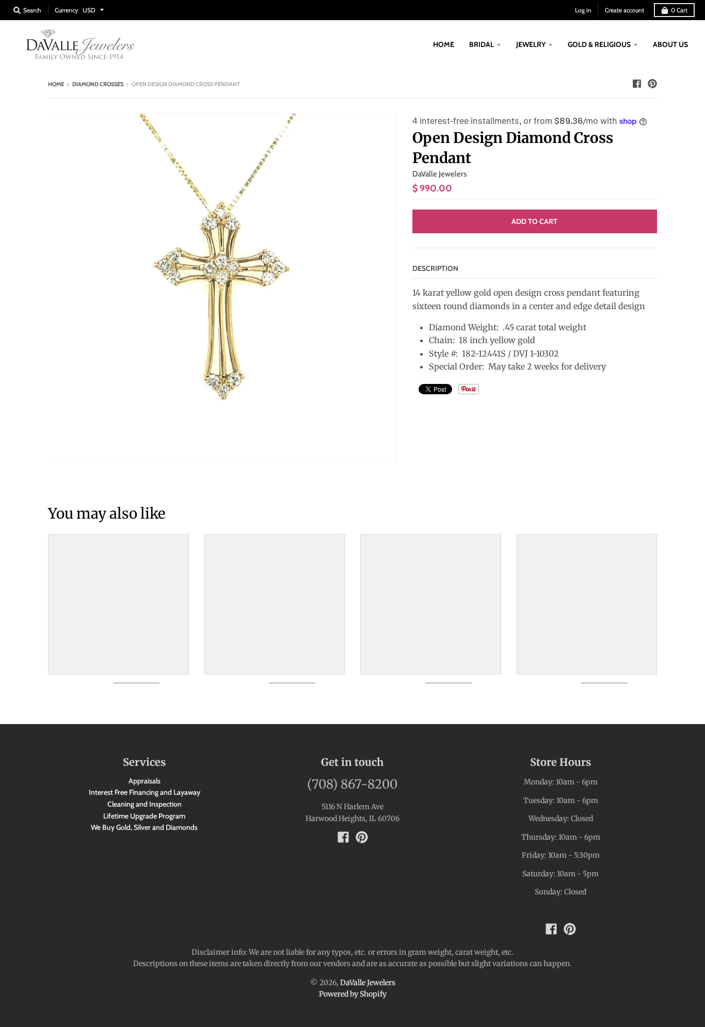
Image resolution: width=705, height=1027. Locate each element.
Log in (583, 10)
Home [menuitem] (443, 44)
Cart (679, 10)
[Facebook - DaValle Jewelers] (637, 83)
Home (56, 84)
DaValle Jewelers (439, 174)
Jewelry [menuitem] (531, 44)
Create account (624, 10)
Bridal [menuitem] (481, 44)
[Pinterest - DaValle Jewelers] (652, 83)
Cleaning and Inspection (144, 804)
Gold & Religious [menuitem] (599, 44)
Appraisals (145, 780)
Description (435, 268)
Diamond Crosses (97, 84)
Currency (66, 10)
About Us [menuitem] (670, 44)
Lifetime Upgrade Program (144, 816)
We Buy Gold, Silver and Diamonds (144, 827)
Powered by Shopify (353, 994)
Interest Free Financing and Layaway (144, 792)
